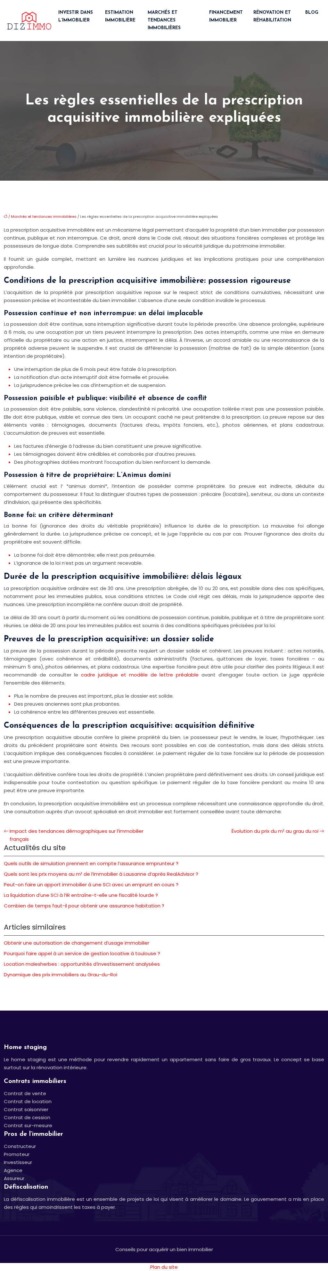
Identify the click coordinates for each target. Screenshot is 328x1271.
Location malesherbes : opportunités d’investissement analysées (82, 964)
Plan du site (164, 1267)
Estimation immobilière (120, 16)
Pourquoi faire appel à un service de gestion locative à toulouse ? (82, 953)
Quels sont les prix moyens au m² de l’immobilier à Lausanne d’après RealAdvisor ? (101, 874)
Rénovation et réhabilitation (272, 16)
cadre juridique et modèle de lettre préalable (140, 674)
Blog (311, 12)
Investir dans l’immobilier (75, 16)
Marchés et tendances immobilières (164, 20)
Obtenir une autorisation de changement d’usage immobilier (76, 942)
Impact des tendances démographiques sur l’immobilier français (77, 835)
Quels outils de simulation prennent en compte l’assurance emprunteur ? (91, 863)
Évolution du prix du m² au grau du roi (275, 831)
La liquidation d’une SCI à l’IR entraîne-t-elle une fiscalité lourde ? (81, 895)
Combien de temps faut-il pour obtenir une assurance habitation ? (84, 905)
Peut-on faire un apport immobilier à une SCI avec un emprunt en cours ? (91, 884)
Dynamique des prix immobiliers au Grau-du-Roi (60, 974)
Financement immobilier (226, 16)
